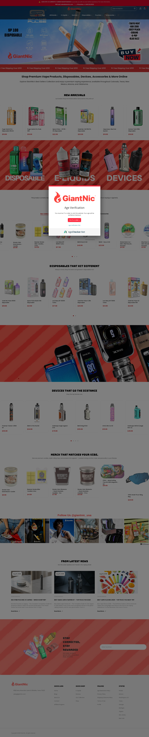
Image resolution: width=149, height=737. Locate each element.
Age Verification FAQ (74, 225)
